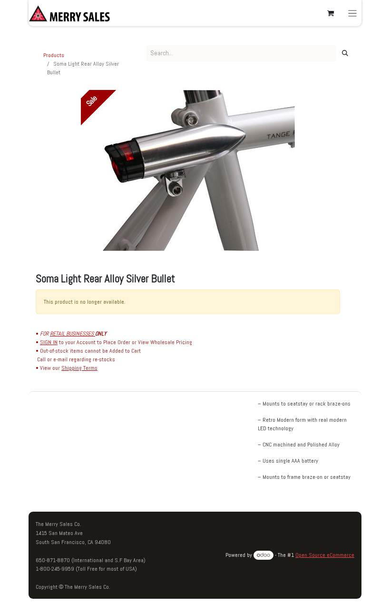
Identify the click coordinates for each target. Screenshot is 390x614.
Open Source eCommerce (324, 555)
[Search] (345, 53)
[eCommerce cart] (331, 13)
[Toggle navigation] (352, 13)
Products (53, 55)
